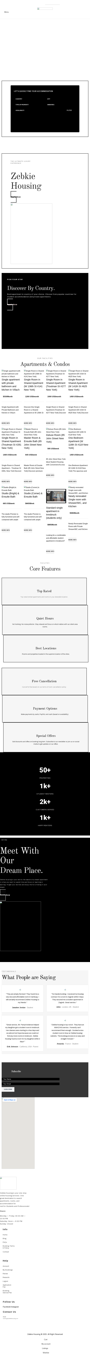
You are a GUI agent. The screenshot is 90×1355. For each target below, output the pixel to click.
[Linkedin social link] (39, 2)
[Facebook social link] (31, 2)
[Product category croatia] (64, 338)
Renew (5, 1274)
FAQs (5, 1242)
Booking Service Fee (7, 1292)
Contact (6, 1252)
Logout (5, 1281)
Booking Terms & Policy (9, 1247)
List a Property (52, 3)
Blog (4, 1238)
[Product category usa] (64, 325)
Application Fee (7, 1286)
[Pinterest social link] (36, 2)
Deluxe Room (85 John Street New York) (55, 438)
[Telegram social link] (41, 2)
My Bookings (8, 1270)
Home (5, 1235)
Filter (69, 110)
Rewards (6, 1277)
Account (6, 1266)
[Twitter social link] (34, 2)
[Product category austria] (25, 325)
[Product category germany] (25, 338)
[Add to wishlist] (4, 418)
